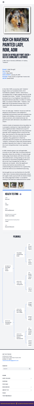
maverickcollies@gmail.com (10, 360)
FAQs (4, 393)
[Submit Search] (29, 369)
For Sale (5, 384)
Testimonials (7, 395)
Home (4, 375)
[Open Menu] (5, 2)
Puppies (5, 381)
